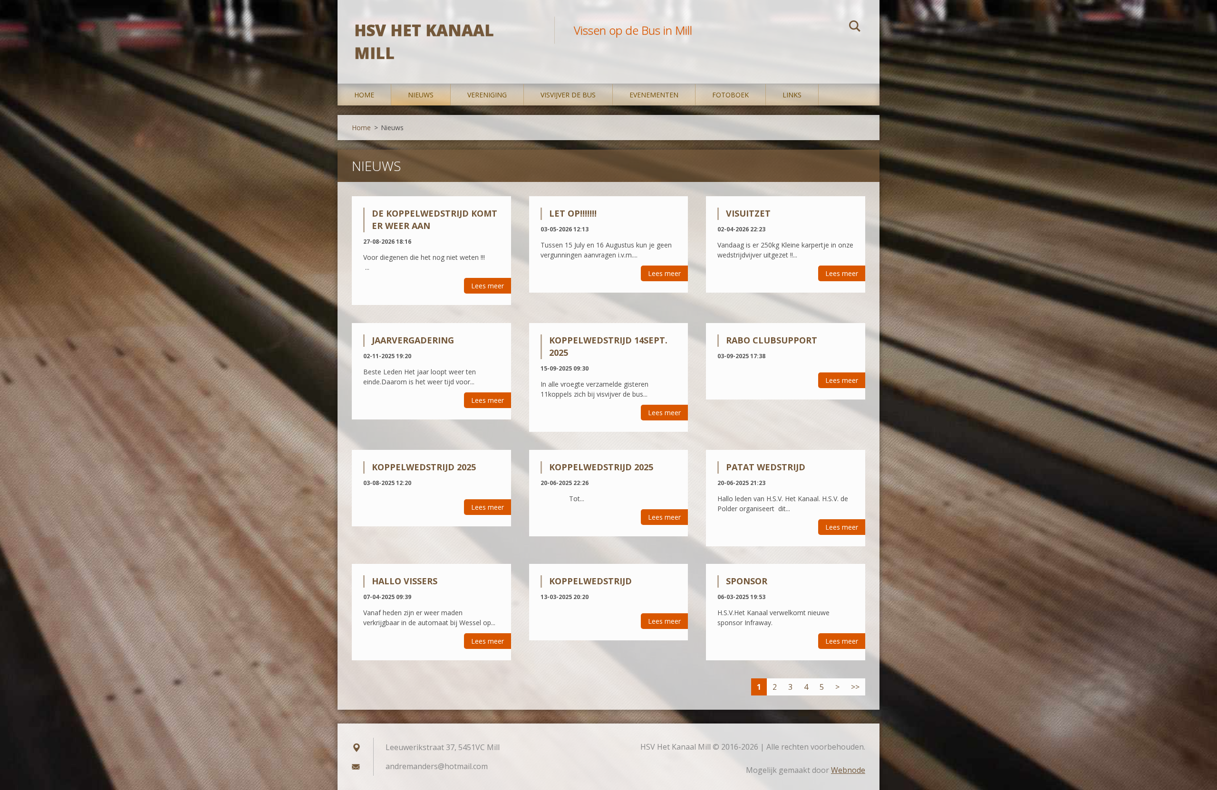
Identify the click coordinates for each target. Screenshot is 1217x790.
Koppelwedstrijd (590, 581)
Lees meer (487, 285)
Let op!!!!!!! (573, 213)
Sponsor (746, 581)
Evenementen (653, 94)
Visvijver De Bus (568, 94)
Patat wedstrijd (765, 467)
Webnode (848, 770)
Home (364, 94)
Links (792, 94)
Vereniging (487, 94)
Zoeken (854, 27)
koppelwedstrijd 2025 (601, 467)
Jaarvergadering (413, 340)
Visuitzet (748, 213)
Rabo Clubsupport (771, 340)
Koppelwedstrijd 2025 (424, 467)
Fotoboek (730, 94)
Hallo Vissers (404, 581)
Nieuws (421, 94)
